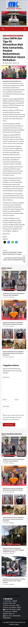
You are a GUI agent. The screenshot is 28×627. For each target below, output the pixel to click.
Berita (4, 35)
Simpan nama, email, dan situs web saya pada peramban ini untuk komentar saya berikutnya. (13, 417)
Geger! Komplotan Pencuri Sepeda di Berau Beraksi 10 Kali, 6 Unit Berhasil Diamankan (13, 353)
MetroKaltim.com (20, 622)
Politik (13, 318)
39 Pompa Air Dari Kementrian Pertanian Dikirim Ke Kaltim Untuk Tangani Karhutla (14, 580)
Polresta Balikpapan (11, 289)
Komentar (6, 377)
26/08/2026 (6, 297)
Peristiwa (17, 544)
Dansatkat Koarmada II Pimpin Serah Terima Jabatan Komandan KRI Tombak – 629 (14, 258)
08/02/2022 (8, 63)
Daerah (8, 318)
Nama (5, 399)
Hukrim (8, 347)
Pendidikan (20, 35)
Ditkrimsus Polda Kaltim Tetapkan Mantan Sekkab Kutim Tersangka (12, 252)
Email (17, 399)
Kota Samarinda (10, 544)
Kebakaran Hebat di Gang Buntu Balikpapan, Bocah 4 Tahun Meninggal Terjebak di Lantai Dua (13, 549)
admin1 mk (16, 63)
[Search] (25, 29)
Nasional (9, 575)
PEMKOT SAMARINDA (11, 35)
